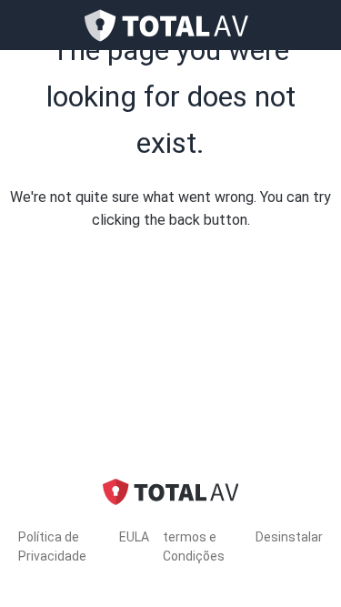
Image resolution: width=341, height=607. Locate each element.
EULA (134, 537)
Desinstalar (289, 537)
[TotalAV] (171, 25)
